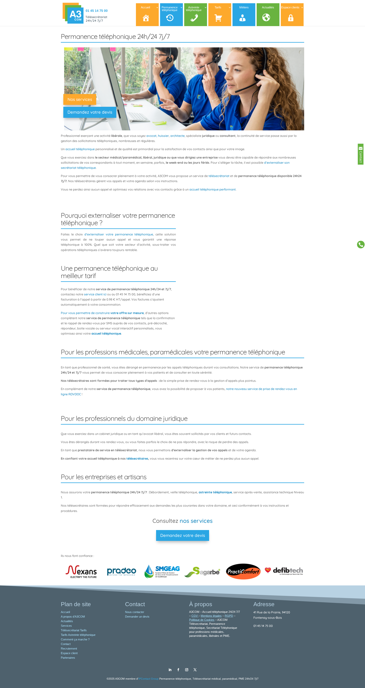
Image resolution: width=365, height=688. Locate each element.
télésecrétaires (137, 458)
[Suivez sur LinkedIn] (170, 670)
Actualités (67, 621)
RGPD (229, 615)
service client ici (95, 294)
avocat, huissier (157, 136)
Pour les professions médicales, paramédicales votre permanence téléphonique (173, 352)
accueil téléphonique (80, 149)
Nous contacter (135, 612)
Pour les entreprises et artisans (103, 477)
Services (66, 625)
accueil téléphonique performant (212, 189)
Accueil (65, 612)
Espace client (69, 653)
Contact (66, 644)
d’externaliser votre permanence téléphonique (118, 234)
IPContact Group (148, 678)
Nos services (79, 99)
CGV (194, 615)
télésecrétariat (219, 176)
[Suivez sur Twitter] (195, 670)
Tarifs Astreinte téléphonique (78, 634)
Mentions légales (211, 615)
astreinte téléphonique (215, 492)
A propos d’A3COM (73, 616)
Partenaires (68, 657)
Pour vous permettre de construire (102, 313)
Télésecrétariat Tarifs (74, 630)
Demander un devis (137, 616)
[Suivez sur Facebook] (178, 670)
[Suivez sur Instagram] (187, 670)
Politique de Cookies (201, 619)
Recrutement (69, 648)
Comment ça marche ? (75, 639)
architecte (177, 136)
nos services (195, 520)
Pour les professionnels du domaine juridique (124, 418)
